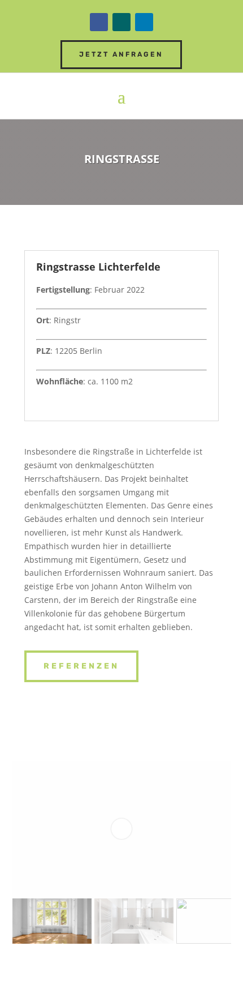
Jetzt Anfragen (121, 54)
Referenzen (81, 666)
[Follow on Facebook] (99, 22)
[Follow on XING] (121, 22)
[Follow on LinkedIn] (144, 22)
